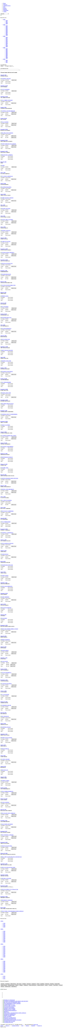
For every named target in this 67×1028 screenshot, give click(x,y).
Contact (4, 11)
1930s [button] (4, 19)
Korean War (57, 983)
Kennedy (52, 983)
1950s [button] (4, 36)
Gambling (42, 983)
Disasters (29, 983)
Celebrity (24, 983)
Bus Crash (19, 983)
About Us (5, 4)
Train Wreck (55, 985)
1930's (2, 921)
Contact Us (39, 1025)
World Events (7, 986)
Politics (17, 985)
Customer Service (6, 5)
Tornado (50, 985)
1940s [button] (4, 24)
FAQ (4, 6)
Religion (21, 985)
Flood (38, 983)
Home (4, 3)
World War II (14, 986)
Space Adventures (32, 985)
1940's (2, 929)
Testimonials (5, 10)
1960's (2, 959)
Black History (13, 983)
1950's (2, 944)
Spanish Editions (40, 985)
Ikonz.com (36, 1024)
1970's (2, 974)
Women (2, 986)
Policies (4, 8)
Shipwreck (26, 985)
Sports (46, 985)
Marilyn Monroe (4, 985)
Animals (2, 983)
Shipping (5, 9)
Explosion (34, 983)
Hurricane (47, 983)
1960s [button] (4, 47)
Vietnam (60, 985)
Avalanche (7, 983)
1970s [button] (4, 59)
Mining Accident (11, 985)
